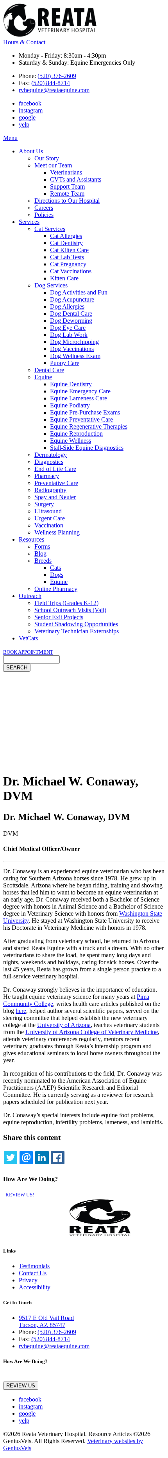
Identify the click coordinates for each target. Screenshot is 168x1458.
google (27, 117)
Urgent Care (49, 518)
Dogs (56, 574)
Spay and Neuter (55, 497)
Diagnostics (48, 461)
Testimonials (34, 1266)
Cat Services (49, 228)
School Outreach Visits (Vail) (70, 610)
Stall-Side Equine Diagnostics (86, 447)
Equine (43, 377)
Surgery (44, 504)
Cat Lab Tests (67, 257)
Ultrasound (48, 511)
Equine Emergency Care (80, 391)
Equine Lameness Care (78, 398)
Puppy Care (64, 363)
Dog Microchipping (74, 341)
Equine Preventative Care (81, 419)
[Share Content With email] (26, 1157)
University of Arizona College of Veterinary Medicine (91, 1032)
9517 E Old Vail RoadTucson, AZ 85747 (46, 1321)
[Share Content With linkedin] (41, 1157)
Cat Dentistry (66, 243)
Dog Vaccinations (72, 348)
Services (29, 221)
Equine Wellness (70, 440)
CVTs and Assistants (75, 179)
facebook (30, 103)
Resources (31, 539)
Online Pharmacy (55, 588)
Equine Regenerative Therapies (88, 426)
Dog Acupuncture (72, 299)
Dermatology (50, 454)
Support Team (67, 186)
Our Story (46, 158)
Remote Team (67, 193)
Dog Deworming (71, 320)
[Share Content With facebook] (57, 1157)
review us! (19, 1195)
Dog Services (51, 285)
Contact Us (32, 1273)
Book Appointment (28, 652)
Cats (55, 567)
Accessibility (34, 1287)
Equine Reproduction (76, 433)
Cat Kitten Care (69, 250)
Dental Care (49, 370)
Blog (40, 553)
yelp (24, 124)
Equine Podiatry (70, 405)
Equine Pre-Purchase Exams (85, 412)
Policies (44, 214)
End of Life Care (55, 468)
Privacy (28, 1280)
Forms (42, 546)
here (21, 1010)
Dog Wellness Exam (75, 356)
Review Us (20, 1386)
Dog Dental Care (71, 313)
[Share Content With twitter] (10, 1157)
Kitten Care (64, 278)
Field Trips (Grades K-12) (66, 603)
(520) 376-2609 (57, 76)
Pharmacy (46, 476)
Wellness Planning (57, 532)
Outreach (30, 596)
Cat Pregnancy (68, 264)
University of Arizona (64, 1025)
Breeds (43, 560)
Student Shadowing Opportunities (76, 624)
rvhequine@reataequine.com (54, 90)
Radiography (50, 490)
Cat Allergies (66, 236)
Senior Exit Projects (58, 617)
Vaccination (48, 525)
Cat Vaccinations (70, 271)
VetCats (28, 638)
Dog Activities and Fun (78, 292)
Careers (43, 207)
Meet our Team (53, 165)
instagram (31, 110)
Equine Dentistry (71, 384)
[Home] (50, 35)
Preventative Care (56, 483)
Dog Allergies (67, 306)
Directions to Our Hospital (67, 200)
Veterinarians (66, 172)
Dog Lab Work (69, 334)
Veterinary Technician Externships (76, 631)
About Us (31, 151)
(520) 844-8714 (50, 83)
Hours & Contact (24, 42)
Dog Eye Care (68, 327)
